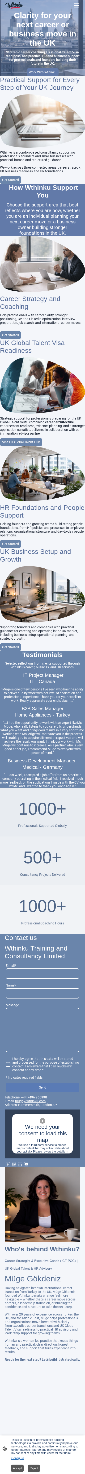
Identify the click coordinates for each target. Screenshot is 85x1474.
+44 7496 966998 (34, 1097)
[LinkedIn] (20, 1164)
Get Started (10, 180)
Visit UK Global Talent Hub (21, 442)
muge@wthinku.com (30, 1101)
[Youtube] (26, 1164)
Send (42, 1087)
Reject (34, 1468)
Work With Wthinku (42, 72)
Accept (17, 1468)
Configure (17, 1458)
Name (11, 985)
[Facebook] (8, 1164)
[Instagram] (14, 1164)
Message (12, 1005)
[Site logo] (14, 5)
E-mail (11, 965)
